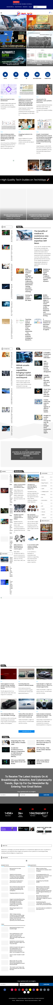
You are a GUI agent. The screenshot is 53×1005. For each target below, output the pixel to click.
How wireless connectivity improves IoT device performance (11, 430)
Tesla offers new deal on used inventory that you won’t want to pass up (26, 715)
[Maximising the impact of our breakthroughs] (4, 929)
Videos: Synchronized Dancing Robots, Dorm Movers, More (19, 486)
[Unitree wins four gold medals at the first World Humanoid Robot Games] (6, 390)
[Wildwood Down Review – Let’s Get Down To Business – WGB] (4, 521)
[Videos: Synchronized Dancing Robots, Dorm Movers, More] (20, 478)
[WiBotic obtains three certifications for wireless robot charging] (31, 870)
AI (46, 503)
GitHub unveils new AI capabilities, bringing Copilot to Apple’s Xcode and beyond (23, 371)
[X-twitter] (8, 990)
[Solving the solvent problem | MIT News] (40, 39)
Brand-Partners (18, 6)
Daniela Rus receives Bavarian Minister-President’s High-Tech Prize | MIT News (17, 942)
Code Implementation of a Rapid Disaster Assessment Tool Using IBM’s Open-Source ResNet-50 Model (44, 876)
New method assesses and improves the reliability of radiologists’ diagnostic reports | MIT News (44, 897)
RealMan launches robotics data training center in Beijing (18, 517)
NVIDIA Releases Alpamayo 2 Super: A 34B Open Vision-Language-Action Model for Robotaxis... (13, 63)
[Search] (51, 13)
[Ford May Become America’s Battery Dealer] (27, 674)
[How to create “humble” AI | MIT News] (4, 956)
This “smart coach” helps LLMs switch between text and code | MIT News (17, 968)
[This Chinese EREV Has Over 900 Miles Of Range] (9, 704)
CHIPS (46, 488)
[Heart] (26, 990)
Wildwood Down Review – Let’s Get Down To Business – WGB (11, 526)
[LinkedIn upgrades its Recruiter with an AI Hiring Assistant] (38, 377)
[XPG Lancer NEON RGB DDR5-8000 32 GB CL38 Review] (6, 761)
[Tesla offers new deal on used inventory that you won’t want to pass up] (27, 704)
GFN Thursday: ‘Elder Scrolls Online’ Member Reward (44, 749)
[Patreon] (44, 990)
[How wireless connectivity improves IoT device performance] (6, 428)
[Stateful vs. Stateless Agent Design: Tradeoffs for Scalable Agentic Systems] (13, 39)
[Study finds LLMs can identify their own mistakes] (38, 391)
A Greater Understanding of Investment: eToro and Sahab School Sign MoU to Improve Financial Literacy (11, 329)
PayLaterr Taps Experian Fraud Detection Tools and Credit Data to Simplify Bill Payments (11, 272)
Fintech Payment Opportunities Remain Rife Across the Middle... (27, 4)
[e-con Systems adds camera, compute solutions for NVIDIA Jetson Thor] (33, 538)
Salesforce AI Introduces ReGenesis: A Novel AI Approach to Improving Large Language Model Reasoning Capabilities (26, 102)
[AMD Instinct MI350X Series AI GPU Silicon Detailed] (31, 761)
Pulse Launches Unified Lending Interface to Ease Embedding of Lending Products (11, 308)
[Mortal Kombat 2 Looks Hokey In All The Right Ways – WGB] (4, 539)
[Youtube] (23, 990)
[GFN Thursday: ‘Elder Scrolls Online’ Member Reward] (31, 749)
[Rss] (37, 990)
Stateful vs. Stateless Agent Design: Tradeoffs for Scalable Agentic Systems (13, 46)
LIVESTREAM (46, 485)
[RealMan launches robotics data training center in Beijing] (20, 508)
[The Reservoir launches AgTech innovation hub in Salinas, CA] (33, 478)
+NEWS (46, 514)
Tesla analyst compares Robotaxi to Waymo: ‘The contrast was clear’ (43, 715)
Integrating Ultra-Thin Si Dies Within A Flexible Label (18, 742)
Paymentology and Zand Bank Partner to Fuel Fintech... (25, 2)
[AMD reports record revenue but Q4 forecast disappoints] (38, 363)
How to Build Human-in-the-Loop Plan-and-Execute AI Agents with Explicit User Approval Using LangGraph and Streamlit (17, 936)
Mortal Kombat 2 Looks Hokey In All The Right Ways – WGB (11, 543)
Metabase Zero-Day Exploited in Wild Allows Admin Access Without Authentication (26, 454)
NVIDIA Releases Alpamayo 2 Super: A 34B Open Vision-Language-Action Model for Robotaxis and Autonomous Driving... (47, 305)
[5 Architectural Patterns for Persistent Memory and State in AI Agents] (38, 321)
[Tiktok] (41, 990)
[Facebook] (5, 990)
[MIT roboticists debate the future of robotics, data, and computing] (13, 204)
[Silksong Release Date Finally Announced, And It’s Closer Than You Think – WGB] (4, 490)
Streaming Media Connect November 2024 (11, 560)
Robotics (46, 480)
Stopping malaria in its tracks (25, 135)
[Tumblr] (19, 990)
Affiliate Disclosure (20, 1000)
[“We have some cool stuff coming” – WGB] (4, 477)
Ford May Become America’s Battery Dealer (26, 684)
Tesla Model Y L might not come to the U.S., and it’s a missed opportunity (44, 685)
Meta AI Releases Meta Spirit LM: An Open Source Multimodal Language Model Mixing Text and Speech (8, 137)
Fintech (47, 517)
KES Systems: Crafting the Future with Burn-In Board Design (44, 742)
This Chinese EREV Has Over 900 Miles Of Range (8, 714)
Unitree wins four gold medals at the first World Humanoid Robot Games (11, 396)
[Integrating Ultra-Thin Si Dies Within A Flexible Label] (6, 742)
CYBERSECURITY (46, 491)
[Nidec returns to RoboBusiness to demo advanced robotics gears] (40, 204)
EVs (46, 497)
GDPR (40, 1000)
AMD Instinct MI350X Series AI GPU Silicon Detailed (43, 761)
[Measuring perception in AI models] (4, 909)
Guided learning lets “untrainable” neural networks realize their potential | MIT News (44, 903)
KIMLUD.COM (31, 998)
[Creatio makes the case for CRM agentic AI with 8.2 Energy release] (38, 401)
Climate (46, 512)
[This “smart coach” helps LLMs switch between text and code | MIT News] (4, 969)
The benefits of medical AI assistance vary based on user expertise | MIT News (41, 237)
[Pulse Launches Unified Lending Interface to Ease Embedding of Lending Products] (6, 304)
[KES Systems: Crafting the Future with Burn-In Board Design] (31, 742)
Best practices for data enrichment (7, 99)
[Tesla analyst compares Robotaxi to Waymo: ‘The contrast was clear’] (44, 704)
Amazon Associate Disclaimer (31, 1000)
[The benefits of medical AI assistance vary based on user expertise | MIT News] (13, 23)
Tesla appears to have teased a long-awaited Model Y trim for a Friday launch (8, 686)
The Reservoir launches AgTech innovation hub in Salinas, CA (32, 487)
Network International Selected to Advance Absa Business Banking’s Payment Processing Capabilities (11, 291)
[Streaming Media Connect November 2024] (4, 559)
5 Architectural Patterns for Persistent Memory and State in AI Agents (47, 325)
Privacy (13, 1000)
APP (46, 506)
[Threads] (24, 992)
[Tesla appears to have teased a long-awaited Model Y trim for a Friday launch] (9, 674)
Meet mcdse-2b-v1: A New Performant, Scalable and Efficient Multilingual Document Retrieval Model (17, 962)
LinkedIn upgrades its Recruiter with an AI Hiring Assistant (47, 381)
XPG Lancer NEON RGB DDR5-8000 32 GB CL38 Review (18, 761)
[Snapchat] (30, 990)
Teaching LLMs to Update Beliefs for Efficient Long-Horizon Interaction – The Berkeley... (40, 63)
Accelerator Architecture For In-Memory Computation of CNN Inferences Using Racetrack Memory (18, 752)
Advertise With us (10, 6)
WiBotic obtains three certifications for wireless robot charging (43, 870)
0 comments (17, 218)
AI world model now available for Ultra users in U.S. (44, 908)
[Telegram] (28, 992)
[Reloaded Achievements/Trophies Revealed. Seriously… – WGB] (4, 510)
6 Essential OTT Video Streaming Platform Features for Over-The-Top (11, 587)
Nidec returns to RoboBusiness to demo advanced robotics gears (39, 215)
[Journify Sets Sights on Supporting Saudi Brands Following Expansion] (6, 232)
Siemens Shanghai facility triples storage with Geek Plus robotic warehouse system (11, 378)
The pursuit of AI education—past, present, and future (44, 100)
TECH (46, 477)
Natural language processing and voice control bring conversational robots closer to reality (11, 360)
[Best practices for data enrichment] (9, 89)
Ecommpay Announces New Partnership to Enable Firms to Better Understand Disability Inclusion (11, 253)
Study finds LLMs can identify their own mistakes (47, 393)
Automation (46, 500)
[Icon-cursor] (48, 990)
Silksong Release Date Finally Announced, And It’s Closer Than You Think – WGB (11, 496)
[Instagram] (12, 990)
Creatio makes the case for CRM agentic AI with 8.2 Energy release (47, 406)
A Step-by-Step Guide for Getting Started (11, 571)
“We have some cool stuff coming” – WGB (11, 480)
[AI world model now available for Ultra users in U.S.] (31, 909)
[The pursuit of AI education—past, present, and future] (44, 89)
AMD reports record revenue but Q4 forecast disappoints (47, 367)
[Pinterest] (15, 990)
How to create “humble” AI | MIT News (17, 955)
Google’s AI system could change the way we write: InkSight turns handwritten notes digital (47, 424)
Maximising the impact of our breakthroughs (17, 928)
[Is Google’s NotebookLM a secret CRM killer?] (38, 354)
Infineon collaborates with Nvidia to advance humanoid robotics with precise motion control (11, 415)
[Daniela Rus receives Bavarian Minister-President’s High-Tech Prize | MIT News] (4, 943)
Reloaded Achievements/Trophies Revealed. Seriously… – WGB (11, 512)
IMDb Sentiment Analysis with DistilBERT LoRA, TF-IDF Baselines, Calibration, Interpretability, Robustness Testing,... (40, 27)
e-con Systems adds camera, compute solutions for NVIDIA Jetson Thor (33, 547)
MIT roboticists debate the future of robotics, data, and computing (13, 215)
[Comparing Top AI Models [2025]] (31, 882)
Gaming (46, 494)
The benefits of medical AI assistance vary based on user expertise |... (13, 28)
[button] (20, 2)
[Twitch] (34, 990)
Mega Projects (46, 483)
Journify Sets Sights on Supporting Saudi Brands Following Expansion (11, 236)
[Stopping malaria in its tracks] (27, 124)
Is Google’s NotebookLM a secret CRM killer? (47, 355)
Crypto (46, 509)
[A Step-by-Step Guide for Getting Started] (4, 568)
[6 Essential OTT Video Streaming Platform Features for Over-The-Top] (4, 582)
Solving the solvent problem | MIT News (39, 47)
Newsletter (25, 6)
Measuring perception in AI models (16, 908)
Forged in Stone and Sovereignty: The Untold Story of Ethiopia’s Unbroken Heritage (46, 532)
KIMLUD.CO (14, 998)
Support (30, 6)
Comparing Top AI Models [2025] (42, 881)
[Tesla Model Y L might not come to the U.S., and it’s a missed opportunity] (44, 674)
